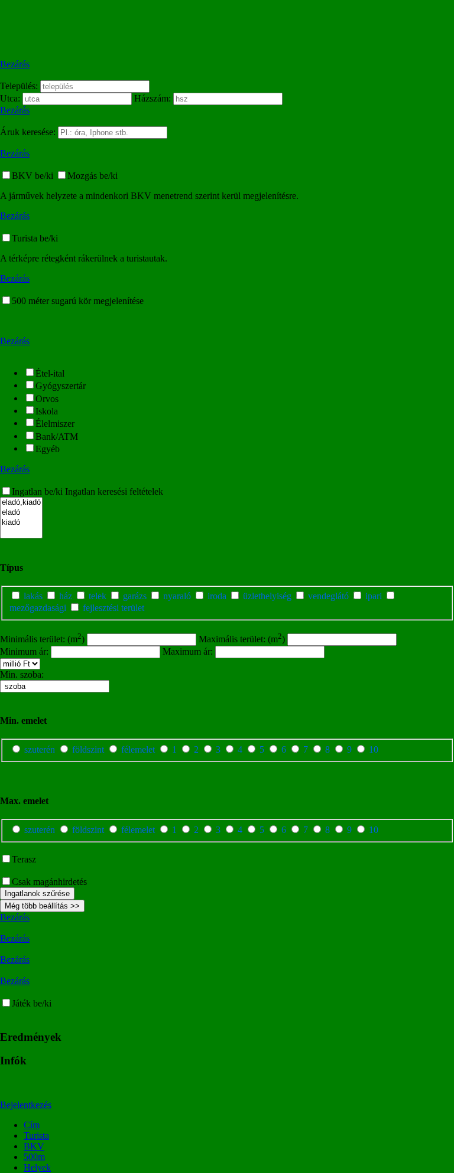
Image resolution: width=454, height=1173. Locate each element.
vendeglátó (328, 596)
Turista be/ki (35, 238)
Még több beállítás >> (42, 905)
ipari (373, 596)
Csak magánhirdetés (49, 882)
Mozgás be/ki (92, 176)
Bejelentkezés (25, 1105)
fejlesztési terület (112, 608)
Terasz (24, 859)
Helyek (37, 1167)
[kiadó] (21, 523)
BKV (34, 1146)
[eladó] (21, 513)
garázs (135, 596)
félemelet (138, 749)
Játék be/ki (31, 1003)
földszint (88, 749)
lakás (33, 596)
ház (65, 596)
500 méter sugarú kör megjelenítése (78, 301)
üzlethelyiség (267, 596)
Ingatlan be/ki (38, 491)
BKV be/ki (34, 176)
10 (372, 749)
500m (34, 1157)
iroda (217, 596)
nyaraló (177, 596)
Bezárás (15, 64)
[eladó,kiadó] (21, 503)
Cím (32, 1125)
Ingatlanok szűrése (37, 893)
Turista (36, 1135)
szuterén (39, 749)
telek (97, 596)
